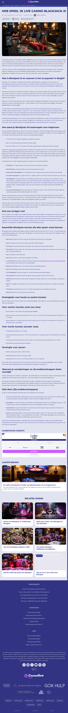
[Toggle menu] (3, 2)
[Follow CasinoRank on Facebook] (24, 665)
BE (33, 669)
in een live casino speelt (15, 149)
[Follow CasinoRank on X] (32, 665)
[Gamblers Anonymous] (41, 692)
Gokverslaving (34, 621)
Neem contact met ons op (34, 645)
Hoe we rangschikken (34, 642)
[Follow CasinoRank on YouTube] (36, 665)
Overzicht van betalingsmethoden (34, 618)
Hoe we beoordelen (34, 639)
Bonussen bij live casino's (34, 615)
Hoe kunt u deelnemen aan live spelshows (34, 601)
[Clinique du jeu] (26, 692)
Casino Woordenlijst (34, 612)
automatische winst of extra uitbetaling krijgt (52, 261)
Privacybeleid (35, 710)
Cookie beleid (17, 710)
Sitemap (52, 710)
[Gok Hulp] (55, 685)
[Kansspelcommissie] (6, 685)
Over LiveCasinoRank (34, 636)
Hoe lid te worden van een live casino (34, 589)
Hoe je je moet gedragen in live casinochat (34, 598)
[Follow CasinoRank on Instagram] (28, 665)
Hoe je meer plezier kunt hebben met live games (34, 592)
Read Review (34, 454)
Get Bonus (34, 451)
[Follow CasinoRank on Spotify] (40, 665)
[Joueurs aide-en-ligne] (27, 685)
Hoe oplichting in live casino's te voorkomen (34, 595)
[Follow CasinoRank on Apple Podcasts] (44, 665)
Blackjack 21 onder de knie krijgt (29, 69)
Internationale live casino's (34, 624)
